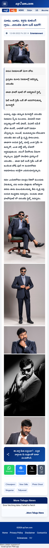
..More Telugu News (35, 512)
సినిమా (29, 10)
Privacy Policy (16, 532)
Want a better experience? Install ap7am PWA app (10, 546)
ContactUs (42, 532)
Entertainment (36, 33)
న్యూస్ (6, 10)
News (21, 10)
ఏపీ (37, 10)
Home (5, 532)
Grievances (22, 537)
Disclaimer (30, 532)
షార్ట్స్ (13, 10)
